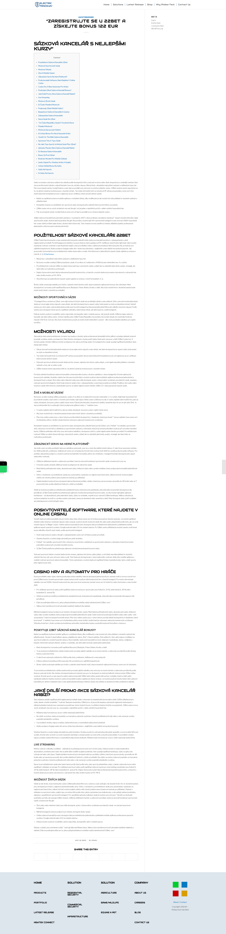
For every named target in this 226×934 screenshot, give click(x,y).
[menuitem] (106, 4)
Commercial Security (74, 905)
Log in (153, 20)
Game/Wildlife (110, 902)
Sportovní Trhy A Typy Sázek (49, 141)
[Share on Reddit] (118, 856)
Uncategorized (86, 17)
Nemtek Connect (44, 922)
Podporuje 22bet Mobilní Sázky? (50, 108)
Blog (138, 912)
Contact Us (142, 922)
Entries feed (155, 23)
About (176, 902)
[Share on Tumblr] (92, 856)
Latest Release (44, 912)
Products (40, 893)
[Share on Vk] (105, 856)
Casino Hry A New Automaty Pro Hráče (53, 87)
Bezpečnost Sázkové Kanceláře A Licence (53, 112)
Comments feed (157, 26)
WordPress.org (157, 29)
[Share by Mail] (131, 856)
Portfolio (40, 902)
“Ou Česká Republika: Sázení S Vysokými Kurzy (56, 123)
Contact (183, 902)
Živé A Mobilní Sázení (46, 73)
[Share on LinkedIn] (79, 856)
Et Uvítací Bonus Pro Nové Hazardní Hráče (54, 133)
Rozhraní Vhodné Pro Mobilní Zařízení (52, 159)
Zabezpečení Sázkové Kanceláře (50, 115)
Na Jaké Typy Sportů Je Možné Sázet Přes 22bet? (57, 144)
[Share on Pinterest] (66, 856)
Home (38, 882)
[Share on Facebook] (40, 856)
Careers (140, 902)
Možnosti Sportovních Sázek (49, 66)
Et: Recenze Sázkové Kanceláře (49, 151)
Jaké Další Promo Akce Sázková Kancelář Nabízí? (56, 94)
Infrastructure (77, 916)
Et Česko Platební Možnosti (48, 105)
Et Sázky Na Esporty (46, 173)
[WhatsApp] (3, 469)
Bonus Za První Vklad (46, 155)
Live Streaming (43, 97)
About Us (140, 893)
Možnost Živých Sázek (46, 101)
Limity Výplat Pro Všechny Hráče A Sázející (54, 162)
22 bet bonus (49, 254)
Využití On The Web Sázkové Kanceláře (53, 137)
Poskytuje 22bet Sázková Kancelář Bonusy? (54, 90)
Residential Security (74, 894)
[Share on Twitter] (53, 856)
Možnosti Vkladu (44, 69)
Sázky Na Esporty (45, 169)
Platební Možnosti (45, 126)
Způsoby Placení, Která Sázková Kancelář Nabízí (56, 148)
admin (94, 840)
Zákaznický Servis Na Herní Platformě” (52, 77)
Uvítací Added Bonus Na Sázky (50, 166)
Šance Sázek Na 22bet (46, 119)
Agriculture (109, 893)
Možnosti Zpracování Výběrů (49, 130)
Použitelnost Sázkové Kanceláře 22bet (52, 62)
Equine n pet (109, 912)
